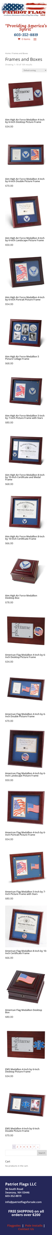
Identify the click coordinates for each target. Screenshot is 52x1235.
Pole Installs (34, 1225)
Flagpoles (14, 1225)
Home (8, 53)
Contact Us (26, 1229)
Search (42, 1153)
